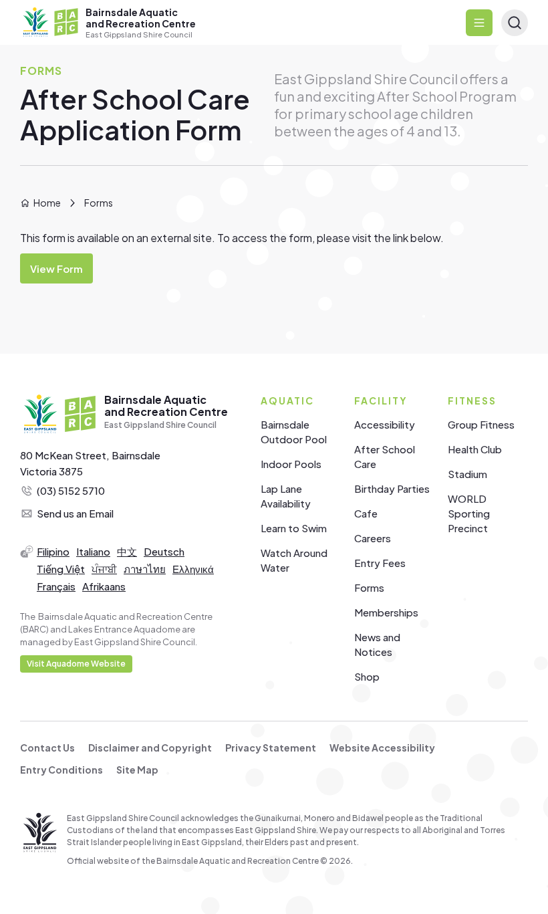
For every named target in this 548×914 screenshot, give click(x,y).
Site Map (137, 770)
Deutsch (164, 551)
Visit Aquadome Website (76, 664)
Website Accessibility (382, 747)
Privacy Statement (270, 747)
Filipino (53, 551)
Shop (367, 676)
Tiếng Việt (61, 568)
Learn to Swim (294, 528)
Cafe (366, 513)
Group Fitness (481, 424)
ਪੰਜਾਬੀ (104, 568)
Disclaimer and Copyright (150, 747)
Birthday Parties (392, 488)
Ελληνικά (193, 568)
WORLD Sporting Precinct (469, 513)
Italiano (93, 551)
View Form (56, 268)
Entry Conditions (61, 770)
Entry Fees (380, 562)
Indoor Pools (291, 463)
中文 (127, 551)
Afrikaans (104, 586)
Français (56, 586)
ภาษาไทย (145, 568)
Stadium (467, 473)
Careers (372, 538)
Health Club (475, 449)
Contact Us (47, 747)
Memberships (386, 612)
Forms (369, 587)
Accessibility (384, 424)
